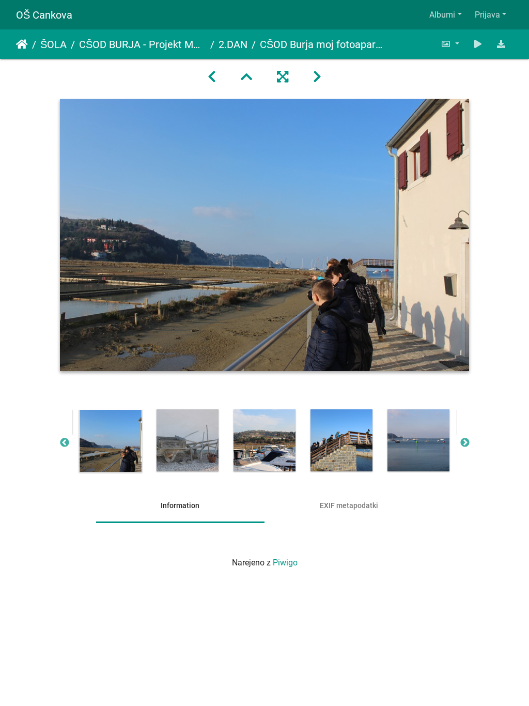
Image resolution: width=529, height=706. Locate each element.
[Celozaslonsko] (282, 77)
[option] (110, 440)
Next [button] (465, 443)
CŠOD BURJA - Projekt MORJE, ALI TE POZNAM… (142, 44)
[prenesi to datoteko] (501, 44)
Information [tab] (180, 505)
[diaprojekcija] (478, 44)
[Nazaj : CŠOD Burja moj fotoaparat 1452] (211, 77)
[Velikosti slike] (450, 44)
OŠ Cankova (44, 15)
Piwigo (285, 562)
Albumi (442, 15)
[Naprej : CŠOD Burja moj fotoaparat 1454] (317, 77)
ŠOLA (53, 44)
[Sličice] (246, 77)
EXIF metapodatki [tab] (349, 505)
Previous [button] (64, 443)
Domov (22, 44)
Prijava (487, 15)
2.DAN (233, 44)
